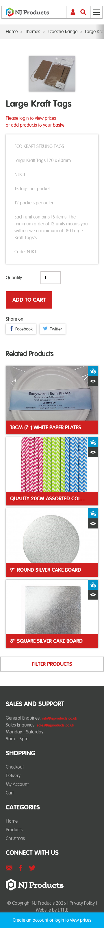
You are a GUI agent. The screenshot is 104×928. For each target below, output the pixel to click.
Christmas (15, 838)
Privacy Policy (82, 903)
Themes (32, 31)
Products (14, 829)
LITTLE (63, 910)
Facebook (24, 329)
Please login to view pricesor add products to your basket (36, 121)
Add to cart (29, 299)
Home (12, 31)
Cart (10, 793)
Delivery (13, 775)
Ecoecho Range (62, 31)
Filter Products (52, 664)
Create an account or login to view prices (52, 920)
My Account (17, 784)
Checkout (15, 767)
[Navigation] (96, 12)
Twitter (56, 329)
